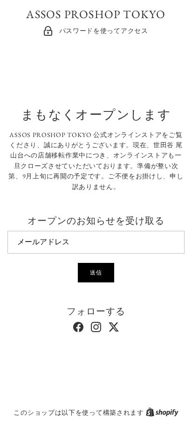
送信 (96, 272)
